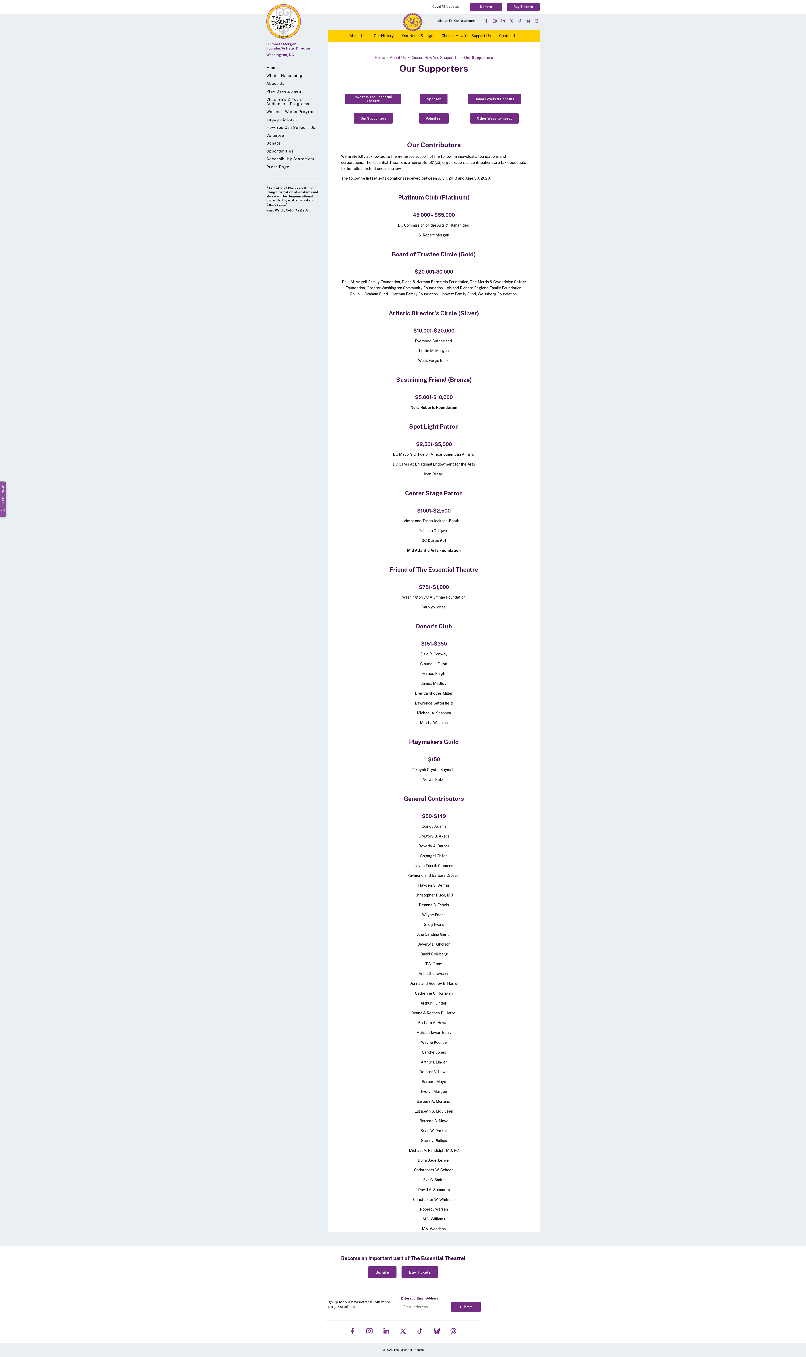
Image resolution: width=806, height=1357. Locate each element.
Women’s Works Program (291, 112)
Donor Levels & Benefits (494, 99)
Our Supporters (373, 118)
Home (272, 67)
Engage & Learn (282, 119)
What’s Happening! (285, 75)
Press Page (277, 167)
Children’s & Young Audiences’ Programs (287, 101)
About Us (275, 83)
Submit (466, 1307)
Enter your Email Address (420, 1298)
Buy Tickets (523, 7)
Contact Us (508, 36)
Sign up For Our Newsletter (456, 20)
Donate (486, 7)
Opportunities (279, 151)
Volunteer (276, 135)
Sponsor (434, 99)
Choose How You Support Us (466, 36)
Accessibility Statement (290, 159)
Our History (384, 36)
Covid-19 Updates (445, 7)
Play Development (284, 91)
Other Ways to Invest (494, 118)
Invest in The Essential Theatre (373, 99)
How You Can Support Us (290, 127)
